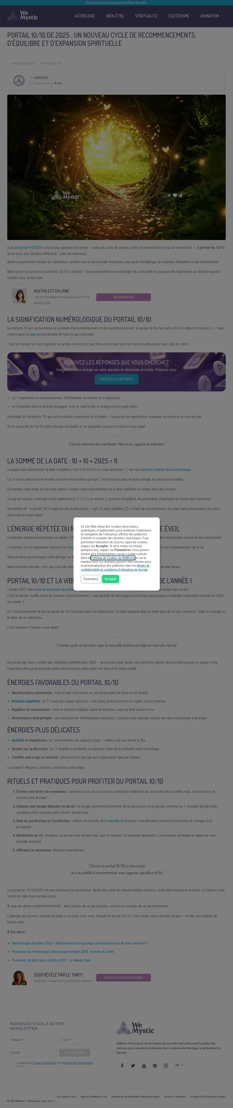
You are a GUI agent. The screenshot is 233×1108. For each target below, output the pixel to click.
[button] (91, 579)
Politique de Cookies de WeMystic (113, 558)
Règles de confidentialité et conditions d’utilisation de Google (115, 567)
